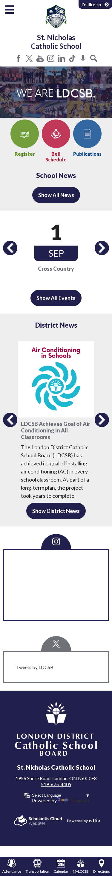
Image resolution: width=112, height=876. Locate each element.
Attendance (11, 871)
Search (93, 58)
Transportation (37, 871)
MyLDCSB (81, 871)
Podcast (83, 58)
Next (102, 248)
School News (56, 175)
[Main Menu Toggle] (9, 9)
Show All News (56, 195)
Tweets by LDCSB (34, 667)
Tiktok (72, 58)
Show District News (56, 511)
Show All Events (56, 298)
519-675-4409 (56, 784)
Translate (79, 800)
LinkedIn (61, 58)
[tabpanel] (56, 92)
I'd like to (91, 4)
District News (56, 325)
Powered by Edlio (83, 821)
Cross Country (56, 268)
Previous (10, 248)
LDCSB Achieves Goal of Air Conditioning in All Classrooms (55, 430)
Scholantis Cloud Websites (38, 820)
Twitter (29, 58)
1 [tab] (56, 115)
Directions (101, 871)
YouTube (40, 58)
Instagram (50, 58)
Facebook (18, 58)
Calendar (61, 871)
